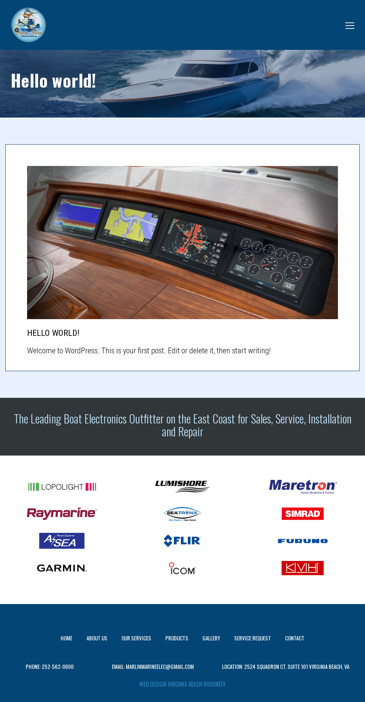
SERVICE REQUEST (252, 637)
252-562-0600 (58, 666)
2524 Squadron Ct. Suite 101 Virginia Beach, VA (296, 666)
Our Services (136, 637)
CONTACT (294, 637)
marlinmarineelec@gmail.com (160, 666)
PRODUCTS (176, 637)
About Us (97, 637)
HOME (66, 637)
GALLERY (211, 637)
